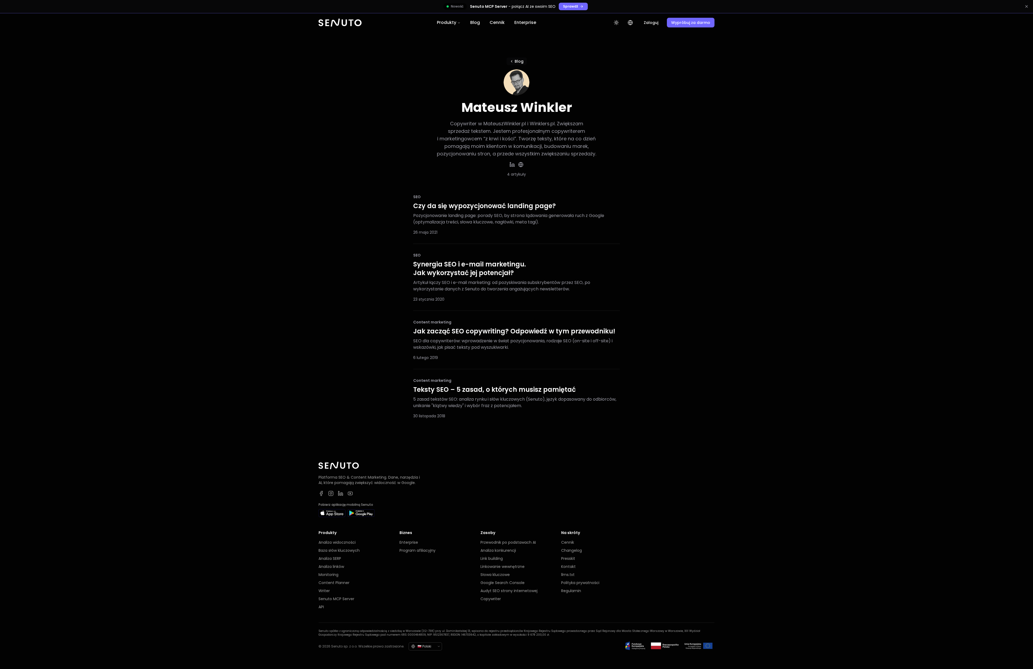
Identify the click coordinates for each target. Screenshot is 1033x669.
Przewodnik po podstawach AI (508, 542)
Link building (491, 558)
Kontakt (568, 566)
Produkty (446, 22)
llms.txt (568, 574)
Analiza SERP (330, 558)
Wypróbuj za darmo (690, 22)
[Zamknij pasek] (1026, 6)
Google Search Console (502, 582)
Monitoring (328, 574)
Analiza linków (331, 566)
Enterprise (525, 22)
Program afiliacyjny (417, 550)
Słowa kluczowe (495, 574)
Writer (324, 590)
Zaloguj (651, 22)
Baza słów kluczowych (339, 550)
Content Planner (334, 582)
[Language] (630, 22)
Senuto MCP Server (336, 599)
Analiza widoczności (337, 542)
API (321, 607)
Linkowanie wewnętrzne (502, 566)
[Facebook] (321, 493)
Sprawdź (570, 6)
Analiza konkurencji (498, 550)
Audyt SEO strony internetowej (508, 590)
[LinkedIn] (512, 164)
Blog (475, 22)
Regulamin (571, 590)
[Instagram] (331, 493)
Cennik (497, 22)
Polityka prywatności (580, 582)
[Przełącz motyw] (616, 22)
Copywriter (490, 599)
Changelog (571, 550)
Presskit (568, 558)
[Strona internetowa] (520, 164)
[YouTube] (350, 493)
